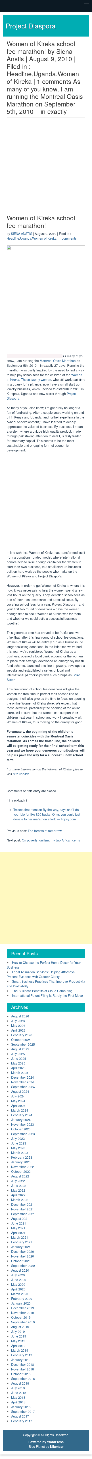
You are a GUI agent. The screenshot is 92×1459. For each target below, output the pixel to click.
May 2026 (18, 1025)
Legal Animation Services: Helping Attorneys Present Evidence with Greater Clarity (41, 974)
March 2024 (19, 1110)
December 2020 (22, 1251)
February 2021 (21, 1242)
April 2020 (18, 1289)
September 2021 (23, 1214)
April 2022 (18, 1195)
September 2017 (23, 1411)
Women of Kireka (44, 238)
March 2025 (19, 1072)
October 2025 (21, 1039)
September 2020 (23, 1265)
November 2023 (22, 1124)
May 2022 (18, 1190)
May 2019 (18, 1341)
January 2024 (21, 1119)
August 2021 (20, 1218)
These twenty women (36, 379)
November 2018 (22, 1369)
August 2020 (20, 1270)
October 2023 (21, 1129)
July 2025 (18, 1053)
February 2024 (21, 1115)
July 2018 (18, 1388)
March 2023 (19, 1152)
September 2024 (23, 1086)
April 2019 (18, 1345)
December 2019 (22, 1308)
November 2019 (22, 1312)
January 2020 (21, 1303)
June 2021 (18, 1223)
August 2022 (20, 1176)
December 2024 (22, 1077)
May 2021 (18, 1228)
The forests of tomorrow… (46, 830)
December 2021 (22, 1204)
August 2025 (20, 1049)
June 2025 (18, 1058)
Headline (13, 238)
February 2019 (21, 1355)
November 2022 (22, 1166)
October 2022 (21, 1171)
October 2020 (21, 1261)
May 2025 (18, 1063)
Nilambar (56, 1446)
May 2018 (18, 1397)
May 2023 (18, 1148)
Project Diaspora (31, 25)
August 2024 (20, 1091)
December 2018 (22, 1364)
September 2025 (23, 1044)
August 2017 (20, 1416)
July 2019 (18, 1331)
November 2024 (22, 1082)
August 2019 (20, 1327)
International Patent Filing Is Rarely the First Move (47, 995)
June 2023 (18, 1143)
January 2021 (21, 1246)
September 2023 (23, 1134)
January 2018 (21, 1407)
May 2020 (18, 1284)
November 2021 (22, 1209)
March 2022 (19, 1199)
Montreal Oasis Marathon (58, 360)
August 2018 (20, 1383)
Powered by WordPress (46, 1441)
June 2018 (18, 1392)
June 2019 (18, 1336)
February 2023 (21, 1157)
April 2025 (18, 1068)
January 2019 (21, 1359)
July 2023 (18, 1138)
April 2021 (18, 1232)
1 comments (68, 238)
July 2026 (18, 1021)
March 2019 (19, 1350)
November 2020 (22, 1256)
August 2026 (20, 1016)
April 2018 (18, 1402)
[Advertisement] (46, 167)
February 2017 (21, 1421)
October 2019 (21, 1317)
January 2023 (21, 1162)
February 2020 (21, 1298)
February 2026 (21, 1035)
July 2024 (18, 1096)
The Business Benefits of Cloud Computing (42, 991)
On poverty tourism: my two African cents (51, 840)
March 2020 (19, 1294)
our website (21, 774)
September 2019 (23, 1322)
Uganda (25, 238)
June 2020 (18, 1279)
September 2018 (23, 1378)
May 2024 (18, 1101)
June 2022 (18, 1185)
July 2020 (18, 1275)
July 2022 (18, 1181)
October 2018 (21, 1374)
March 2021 (19, 1237)
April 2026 (18, 1030)
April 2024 (18, 1105)
